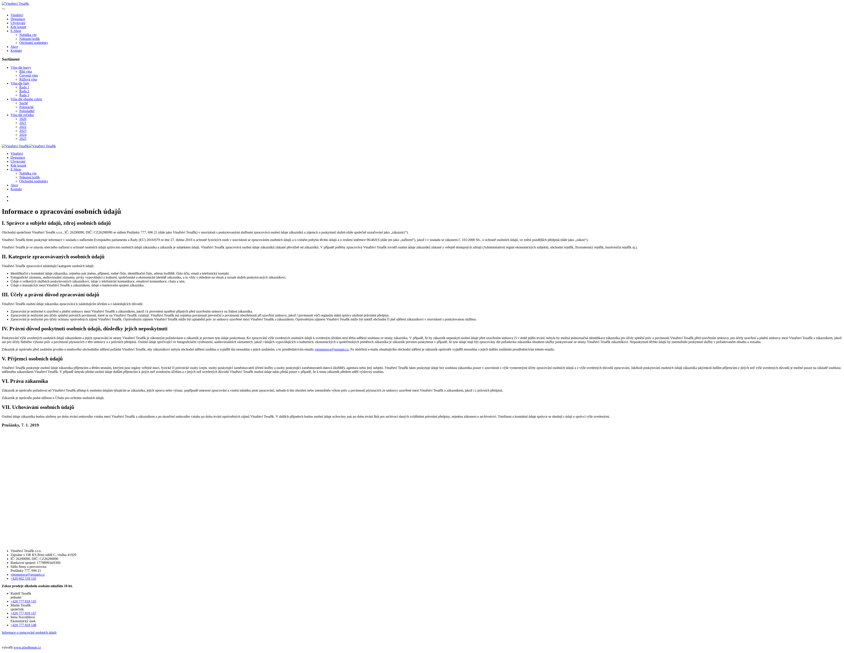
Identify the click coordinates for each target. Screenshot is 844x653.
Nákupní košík (29, 39)
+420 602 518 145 (23, 578)
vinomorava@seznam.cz (332, 349)
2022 (22, 127)
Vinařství (17, 15)
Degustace (18, 19)
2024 (22, 135)
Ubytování (18, 23)
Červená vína (28, 75)
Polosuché (26, 107)
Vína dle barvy (21, 67)
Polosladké (27, 111)
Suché (23, 103)
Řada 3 (24, 95)
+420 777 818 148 (23, 625)
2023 (22, 131)
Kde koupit (18, 27)
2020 (22, 119)
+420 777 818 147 (23, 613)
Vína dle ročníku (22, 115)
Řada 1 (24, 87)
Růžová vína (28, 79)
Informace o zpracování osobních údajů (29, 632)
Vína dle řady (20, 83)
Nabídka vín (27, 35)
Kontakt (16, 50)
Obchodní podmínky (33, 43)
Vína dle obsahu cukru (26, 99)
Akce (14, 47)
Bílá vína (25, 71)
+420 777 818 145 (23, 601)
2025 (22, 138)
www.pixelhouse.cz (27, 647)
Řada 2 (24, 91)
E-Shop (16, 31)
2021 (22, 123)
